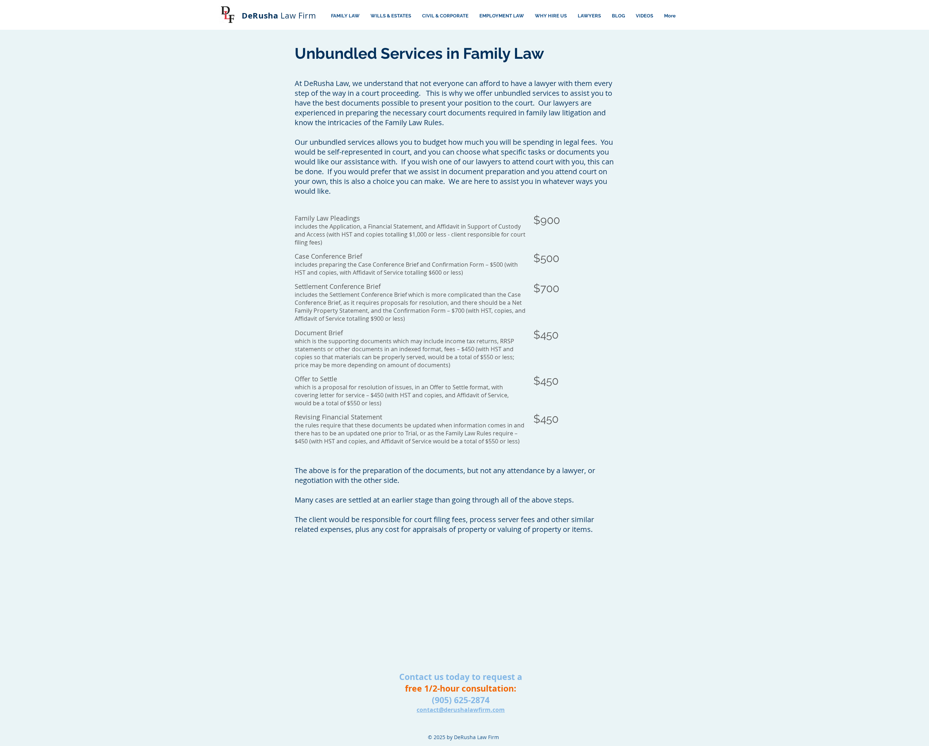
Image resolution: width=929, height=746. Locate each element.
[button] (644, 16)
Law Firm (279, 15)
